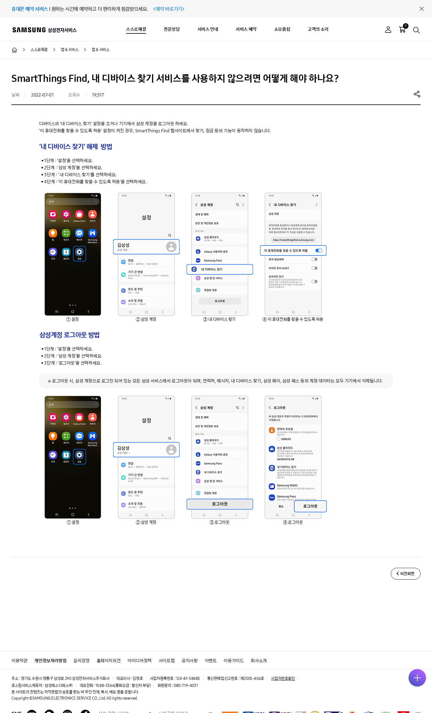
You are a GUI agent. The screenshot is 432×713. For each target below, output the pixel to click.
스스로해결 (136, 29)
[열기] (417, 678)
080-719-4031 (186, 685)
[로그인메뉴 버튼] (388, 30)
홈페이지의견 (109, 660)
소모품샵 (282, 29)
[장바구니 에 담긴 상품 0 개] (402, 29)
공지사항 (189, 660)
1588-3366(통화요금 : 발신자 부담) (123, 685)
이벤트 (211, 660)
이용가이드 (234, 660)
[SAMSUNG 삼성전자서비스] (44, 30)
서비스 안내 (207, 29)
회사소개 (259, 660)
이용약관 (19, 660)
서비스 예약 (246, 29)
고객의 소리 (318, 29)
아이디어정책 (140, 660)
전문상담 (172, 29)
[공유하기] (417, 93)
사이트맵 (167, 660)
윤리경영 (81, 660)
